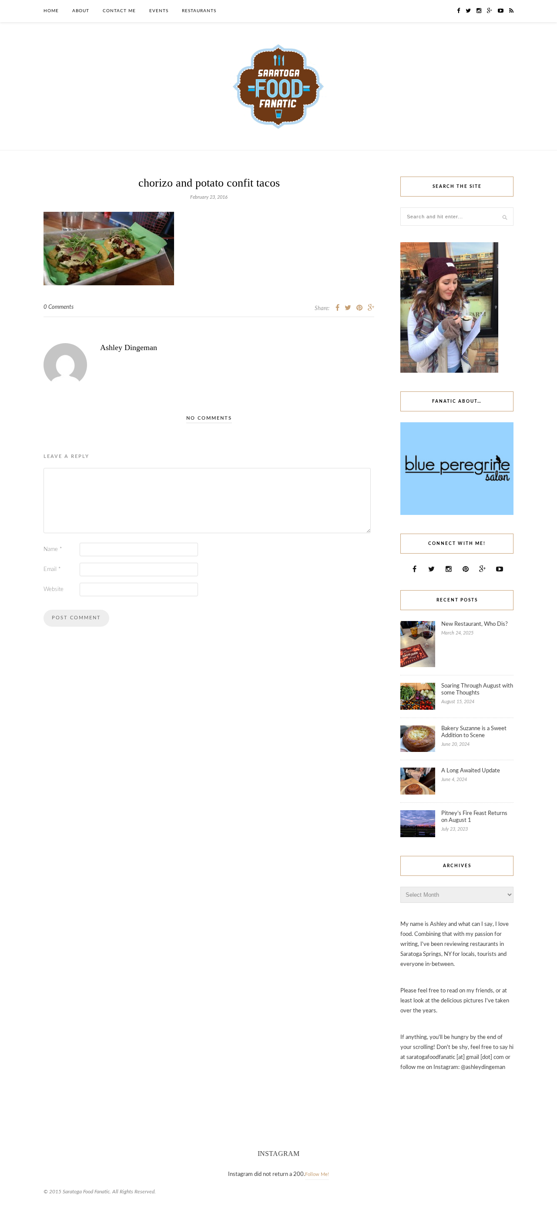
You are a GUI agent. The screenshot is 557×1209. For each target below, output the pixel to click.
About (80, 11)
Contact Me (119, 11)
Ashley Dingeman (128, 347)
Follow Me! (317, 1174)
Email (52, 569)
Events (158, 11)
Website (54, 589)
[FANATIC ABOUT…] (456, 513)
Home (51, 11)
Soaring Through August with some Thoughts (477, 689)
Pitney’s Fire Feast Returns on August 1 (474, 817)
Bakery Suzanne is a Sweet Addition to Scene (474, 732)
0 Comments (59, 307)
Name (53, 549)
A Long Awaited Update (470, 771)
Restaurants (199, 11)
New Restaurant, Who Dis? (474, 624)
